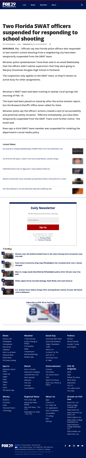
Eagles (5, 377)
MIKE (69, 372)
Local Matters (29, 388)
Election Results (73, 341)
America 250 (7, 339)
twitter (69, 446)
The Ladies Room (73, 388)
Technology (7, 410)
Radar (26, 349)
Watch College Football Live (72, 406)
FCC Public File (51, 405)
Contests (49, 369)
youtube (78, 446)
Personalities (50, 413)
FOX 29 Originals (71, 367)
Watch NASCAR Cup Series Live (74, 413)
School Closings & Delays (30, 342)
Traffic (48, 347)
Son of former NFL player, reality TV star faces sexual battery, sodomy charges (31, 159)
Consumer (6, 402)
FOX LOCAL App (30, 400)
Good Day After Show (54, 339)
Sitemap (49, 421)
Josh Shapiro (71, 347)
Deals (5, 405)
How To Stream (30, 369)
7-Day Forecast (29, 339)
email (82, 446)
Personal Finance (9, 408)
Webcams (27, 380)
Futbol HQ (6, 374)
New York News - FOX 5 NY (32, 408)
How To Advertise (52, 410)
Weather (28, 335)
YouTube (27, 385)
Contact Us (50, 402)
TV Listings (50, 416)
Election (70, 339)
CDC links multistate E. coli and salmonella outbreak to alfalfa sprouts (27, 189)
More (54, 5)
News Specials (29, 377)
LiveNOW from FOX (31, 375)
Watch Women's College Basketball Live (74, 427)
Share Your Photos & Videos (53, 384)
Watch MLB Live (73, 410)
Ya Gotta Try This (52, 352)
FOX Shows (50, 372)
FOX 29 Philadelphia (9, 44)
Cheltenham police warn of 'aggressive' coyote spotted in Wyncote (26, 169)
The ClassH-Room (52, 375)
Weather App (29, 357)
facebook (65, 446)
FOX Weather (29, 346)
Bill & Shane (71, 380)
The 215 (70, 385)
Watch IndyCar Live (74, 417)
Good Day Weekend (53, 341)
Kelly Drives (71, 383)
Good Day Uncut (52, 358)
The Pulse (70, 391)
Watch (27, 366)
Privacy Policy (45, 238)
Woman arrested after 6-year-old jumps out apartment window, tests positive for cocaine (34, 179)
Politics (71, 335)
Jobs (47, 419)
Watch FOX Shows (52, 380)
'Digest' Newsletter (52, 344)
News (19, 44)
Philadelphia (7, 341)
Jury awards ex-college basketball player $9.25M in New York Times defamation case (33, 149)
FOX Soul (27, 383)
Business (6, 400)
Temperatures (29, 352)
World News (7, 358)
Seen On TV (50, 355)
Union (5, 387)
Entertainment (53, 366)
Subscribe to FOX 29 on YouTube (40, 302)
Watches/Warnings (31, 354)
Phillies (5, 382)
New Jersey (7, 347)
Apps (47, 400)
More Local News (9, 352)
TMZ (47, 377)
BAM (69, 375)
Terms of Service (44, 240)
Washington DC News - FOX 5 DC (32, 413)
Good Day (51, 335)
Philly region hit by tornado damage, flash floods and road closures (43, 281)
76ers (5, 385)
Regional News (31, 396)
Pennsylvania (7, 344)
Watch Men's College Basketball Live (74, 421)
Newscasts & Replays (32, 372)
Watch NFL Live (73, 402)
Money (6, 396)
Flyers (5, 379)
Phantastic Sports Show (9, 370)
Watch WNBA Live (73, 431)
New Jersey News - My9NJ (31, 403)
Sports (6, 366)
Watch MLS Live (73, 434)
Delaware (6, 349)
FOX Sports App (8, 390)
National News (8, 355)
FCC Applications (52, 408)
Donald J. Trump (73, 344)
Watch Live (50, 349)
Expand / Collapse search (82, 5)
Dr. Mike (49, 360)
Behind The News (73, 377)
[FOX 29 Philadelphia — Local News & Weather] (10, 5)
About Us (50, 396)
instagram (74, 446)
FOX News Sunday (9, 360)
